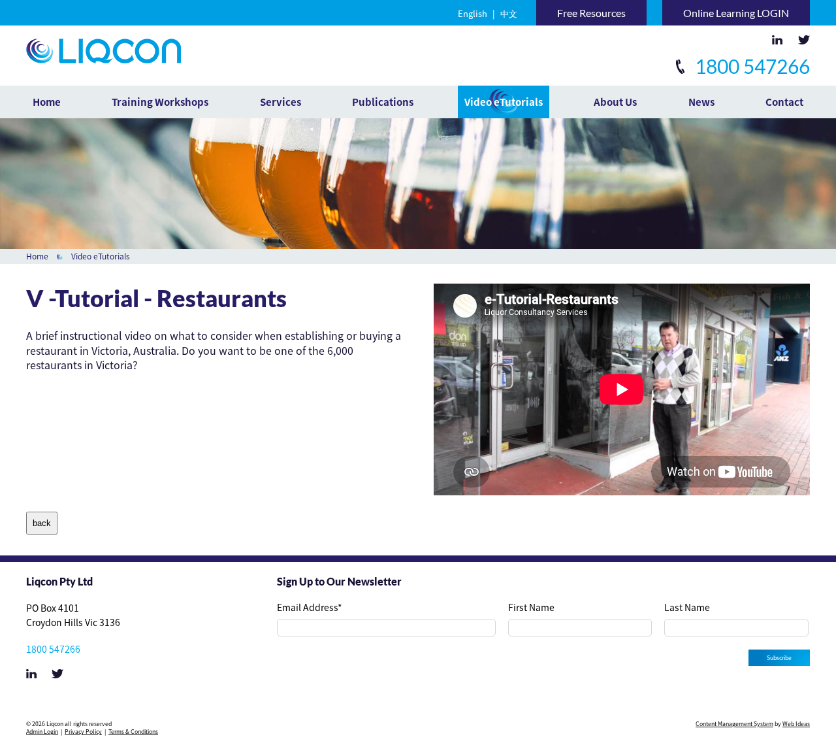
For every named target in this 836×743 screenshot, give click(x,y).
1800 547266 (750, 66)
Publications (382, 102)
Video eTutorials (503, 102)
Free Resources (591, 13)
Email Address (309, 607)
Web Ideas (796, 723)
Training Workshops (160, 102)
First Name (531, 607)
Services (280, 102)
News (701, 102)
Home (47, 102)
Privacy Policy (83, 731)
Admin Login (42, 731)
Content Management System (734, 723)
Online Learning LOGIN (736, 13)
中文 (508, 13)
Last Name (687, 607)
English (472, 13)
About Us (615, 102)
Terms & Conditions (133, 731)
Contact (784, 102)
